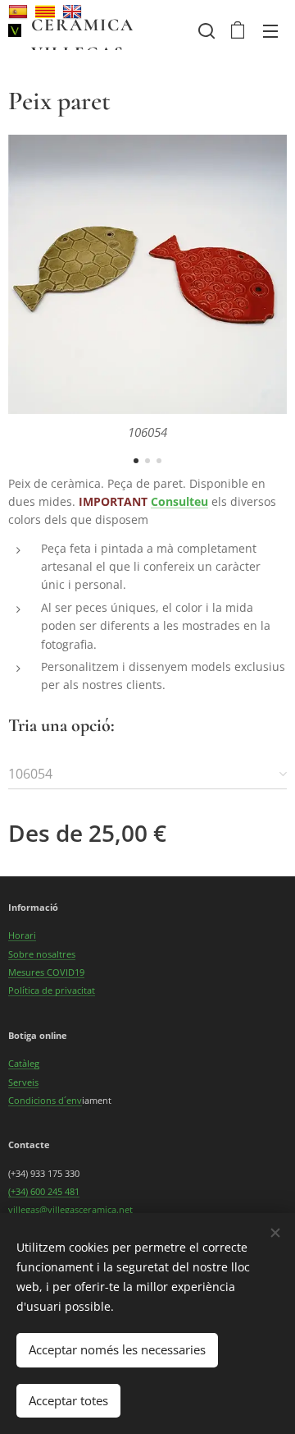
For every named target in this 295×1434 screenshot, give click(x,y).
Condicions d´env (45, 1100)
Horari (22, 935)
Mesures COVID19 (46, 972)
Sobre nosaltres (41, 954)
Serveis (23, 1082)
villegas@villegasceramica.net (70, 1209)
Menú (270, 30)
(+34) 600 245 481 (43, 1191)
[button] (204, 30)
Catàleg (23, 1063)
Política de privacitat (51, 990)
